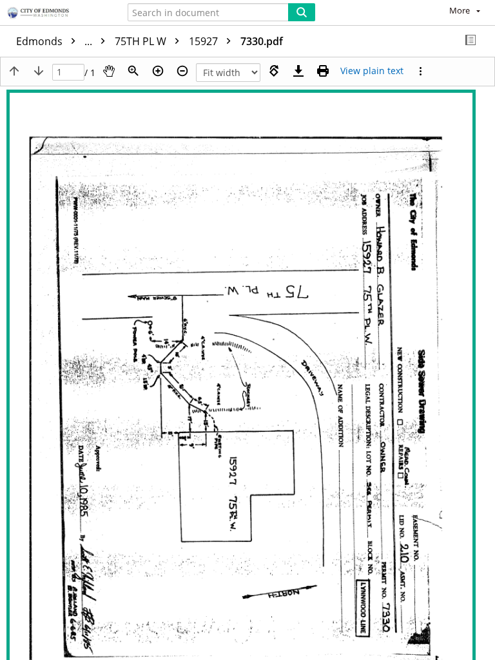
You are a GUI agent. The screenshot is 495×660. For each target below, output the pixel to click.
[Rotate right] (274, 71)
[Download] (298, 71)
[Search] (301, 12)
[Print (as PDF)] (323, 71)
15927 (204, 41)
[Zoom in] (158, 71)
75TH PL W (142, 41)
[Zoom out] (182, 71)
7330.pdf (261, 41)
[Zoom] (133, 71)
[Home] (54, 13)
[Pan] (109, 71)
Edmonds (55, 41)
